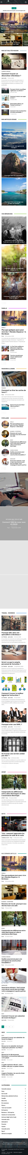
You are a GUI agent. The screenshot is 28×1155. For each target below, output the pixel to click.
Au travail (4, 636)
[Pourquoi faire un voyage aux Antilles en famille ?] (14, 192)
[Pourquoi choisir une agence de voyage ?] (14, 136)
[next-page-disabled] (5, 209)
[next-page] (5, 303)
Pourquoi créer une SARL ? (12, 724)
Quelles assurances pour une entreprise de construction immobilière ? (18, 453)
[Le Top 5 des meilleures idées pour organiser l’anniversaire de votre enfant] (5, 348)
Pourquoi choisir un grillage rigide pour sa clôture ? (18, 90)
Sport (11, 440)
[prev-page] (3, 209)
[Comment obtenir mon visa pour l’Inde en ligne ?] (14, 286)
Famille (3, 22)
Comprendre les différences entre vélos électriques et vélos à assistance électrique (18, 444)
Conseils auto (5, 837)
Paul (3, 336)
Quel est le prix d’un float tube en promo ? (17, 405)
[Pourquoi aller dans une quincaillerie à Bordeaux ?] (14, 623)
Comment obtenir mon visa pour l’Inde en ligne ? (14, 297)
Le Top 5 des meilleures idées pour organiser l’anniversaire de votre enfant (17, 348)
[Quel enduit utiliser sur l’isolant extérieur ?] (5, 105)
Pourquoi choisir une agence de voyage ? (14, 146)
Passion (4, 388)
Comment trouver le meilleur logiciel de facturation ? (12, 694)
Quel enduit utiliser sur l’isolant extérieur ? (16, 104)
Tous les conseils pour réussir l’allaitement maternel (16, 357)
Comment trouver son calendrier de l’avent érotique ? (13, 1017)
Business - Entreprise (15, 431)
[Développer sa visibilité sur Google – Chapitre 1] (14, 489)
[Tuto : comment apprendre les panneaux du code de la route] (14, 823)
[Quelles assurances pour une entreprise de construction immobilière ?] (5, 452)
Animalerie (4, 985)
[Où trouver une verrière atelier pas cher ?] (14, 744)
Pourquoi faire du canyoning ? (14, 175)
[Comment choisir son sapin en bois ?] (5, 98)
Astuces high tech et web (14, 485)
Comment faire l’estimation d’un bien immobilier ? (18, 111)
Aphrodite (4, 78)
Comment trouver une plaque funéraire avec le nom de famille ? (14, 241)
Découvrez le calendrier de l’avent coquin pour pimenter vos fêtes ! (12, 1046)
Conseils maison (6, 71)
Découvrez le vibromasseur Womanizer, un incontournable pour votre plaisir (13, 1056)
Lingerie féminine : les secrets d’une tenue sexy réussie (13, 1074)
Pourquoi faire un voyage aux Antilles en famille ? (14, 202)
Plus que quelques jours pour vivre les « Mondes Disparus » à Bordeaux (14, 332)
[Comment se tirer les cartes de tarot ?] (14, 378)
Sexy (3, 1013)
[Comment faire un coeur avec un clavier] (14, 523)
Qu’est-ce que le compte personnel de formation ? (11, 663)
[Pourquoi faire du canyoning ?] (14, 164)
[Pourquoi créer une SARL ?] (14, 714)
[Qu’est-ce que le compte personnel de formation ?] (14, 652)
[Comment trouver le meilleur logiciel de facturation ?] (14, 683)
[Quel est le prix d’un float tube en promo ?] (5, 407)
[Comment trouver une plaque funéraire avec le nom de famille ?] (14, 230)
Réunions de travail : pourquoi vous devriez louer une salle (18, 434)
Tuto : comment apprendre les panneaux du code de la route (13, 834)
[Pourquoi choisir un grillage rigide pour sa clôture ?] (5, 90)
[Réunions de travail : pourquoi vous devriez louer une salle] (11, 39)
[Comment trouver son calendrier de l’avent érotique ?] (14, 1004)
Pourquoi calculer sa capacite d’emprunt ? (14, 269)
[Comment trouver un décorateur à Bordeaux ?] (14, 61)
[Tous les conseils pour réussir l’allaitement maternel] (5, 357)
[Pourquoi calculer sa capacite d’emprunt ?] (14, 258)
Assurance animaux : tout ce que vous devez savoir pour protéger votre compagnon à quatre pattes (18, 463)
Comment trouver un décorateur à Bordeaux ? (11, 75)
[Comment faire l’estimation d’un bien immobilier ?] (5, 112)
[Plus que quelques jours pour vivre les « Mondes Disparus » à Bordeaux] (14, 23)
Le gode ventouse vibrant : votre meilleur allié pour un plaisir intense (13, 1065)
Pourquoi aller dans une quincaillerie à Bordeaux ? (11, 634)
